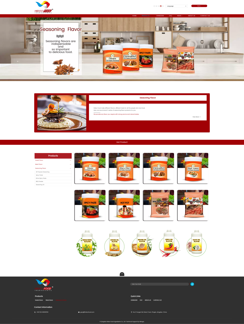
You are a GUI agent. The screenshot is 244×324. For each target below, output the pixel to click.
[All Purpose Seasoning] (90, 168)
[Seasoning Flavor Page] (61, 113)
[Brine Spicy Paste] (158, 205)
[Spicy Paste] (90, 205)
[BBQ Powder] (192, 205)
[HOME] (44, 7)
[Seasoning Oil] (86, 243)
